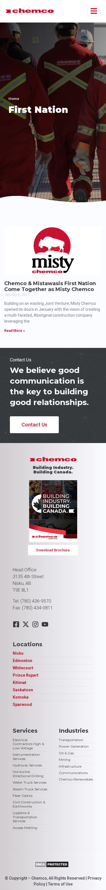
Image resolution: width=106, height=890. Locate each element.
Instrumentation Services (26, 756)
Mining (64, 759)
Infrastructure (70, 766)
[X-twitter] (25, 624)
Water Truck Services (29, 782)
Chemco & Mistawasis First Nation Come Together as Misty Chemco (50, 286)
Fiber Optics (23, 795)
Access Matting (25, 828)
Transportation (71, 740)
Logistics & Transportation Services (25, 817)
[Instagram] (35, 624)
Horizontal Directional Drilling (28, 774)
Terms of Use (60, 884)
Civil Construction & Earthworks (29, 804)
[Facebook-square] (16, 624)
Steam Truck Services (30, 789)
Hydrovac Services (27, 765)
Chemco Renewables (76, 779)
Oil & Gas (66, 753)
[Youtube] (45, 624)
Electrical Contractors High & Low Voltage (28, 744)
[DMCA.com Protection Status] (51, 866)
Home (13, 98)
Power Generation (74, 746)
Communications (73, 773)
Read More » (14, 331)
